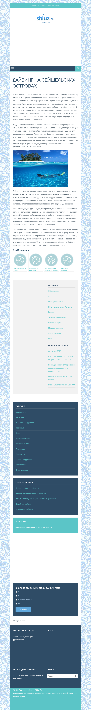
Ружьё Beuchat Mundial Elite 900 (61, 385)
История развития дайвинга (27, 488)
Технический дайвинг (57, 317)
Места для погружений (25, 423)
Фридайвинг (21, 465)
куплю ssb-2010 (54, 351)
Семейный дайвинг (24, 504)
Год (19, 604)
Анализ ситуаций (23, 412)
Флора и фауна (54, 333)
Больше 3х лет (23, 596)
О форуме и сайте (55, 302)
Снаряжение (21, 454)
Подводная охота (23, 438)
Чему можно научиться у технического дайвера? (36, 499)
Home (34, 5)
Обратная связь (53, 5)
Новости (19, 433)
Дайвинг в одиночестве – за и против (31, 493)
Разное (51, 312)
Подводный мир (22, 444)
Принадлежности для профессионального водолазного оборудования (61, 368)
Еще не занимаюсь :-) (25, 600)
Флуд (50, 338)
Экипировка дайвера (24, 509)
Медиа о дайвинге (55, 328)
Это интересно (22, 470)
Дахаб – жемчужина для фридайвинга (23, 638)
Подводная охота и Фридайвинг (61, 307)
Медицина (20, 417)
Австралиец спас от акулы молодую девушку (34, 527)
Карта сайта (42, 5)
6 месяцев (21, 592)
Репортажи (20, 449)
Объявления (53, 291)
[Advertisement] (52, 44)
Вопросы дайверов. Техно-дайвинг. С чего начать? (28, 677)
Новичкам (20, 428)
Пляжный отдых (54, 323)
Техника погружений (24, 459)
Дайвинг (51, 296)
